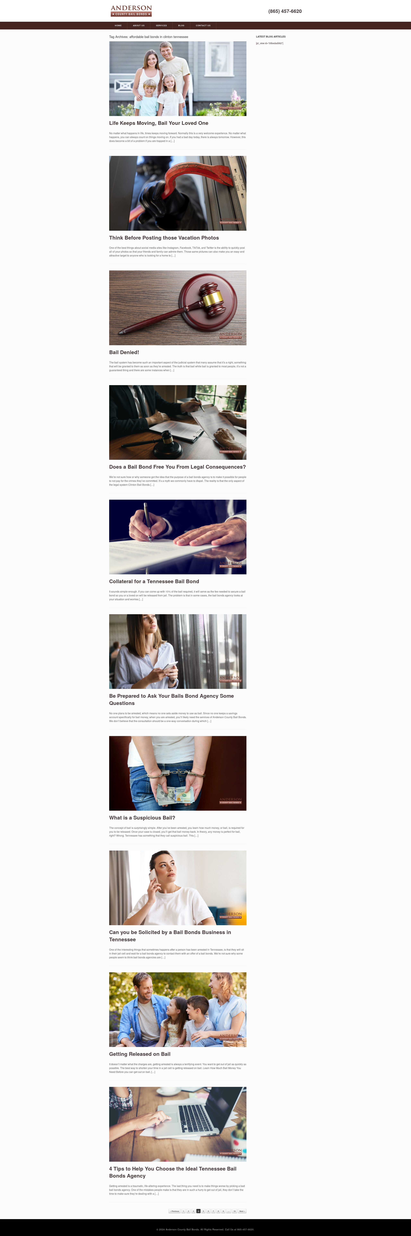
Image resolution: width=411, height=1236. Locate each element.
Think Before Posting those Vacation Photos (164, 237)
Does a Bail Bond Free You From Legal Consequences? (177, 466)
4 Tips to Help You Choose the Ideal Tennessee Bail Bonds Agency (172, 1172)
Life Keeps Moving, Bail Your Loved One (158, 122)
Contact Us (203, 25)
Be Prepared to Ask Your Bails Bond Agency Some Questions (171, 699)
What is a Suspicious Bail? (142, 817)
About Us (138, 25)
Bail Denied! (124, 352)
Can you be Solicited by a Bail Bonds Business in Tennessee (170, 935)
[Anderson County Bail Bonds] (131, 10)
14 (235, 1211)
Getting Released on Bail (140, 1053)
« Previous (174, 1211)
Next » (242, 1211)
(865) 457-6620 (285, 10)
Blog (181, 25)
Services (161, 25)
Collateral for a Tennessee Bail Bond (154, 581)
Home (118, 25)
